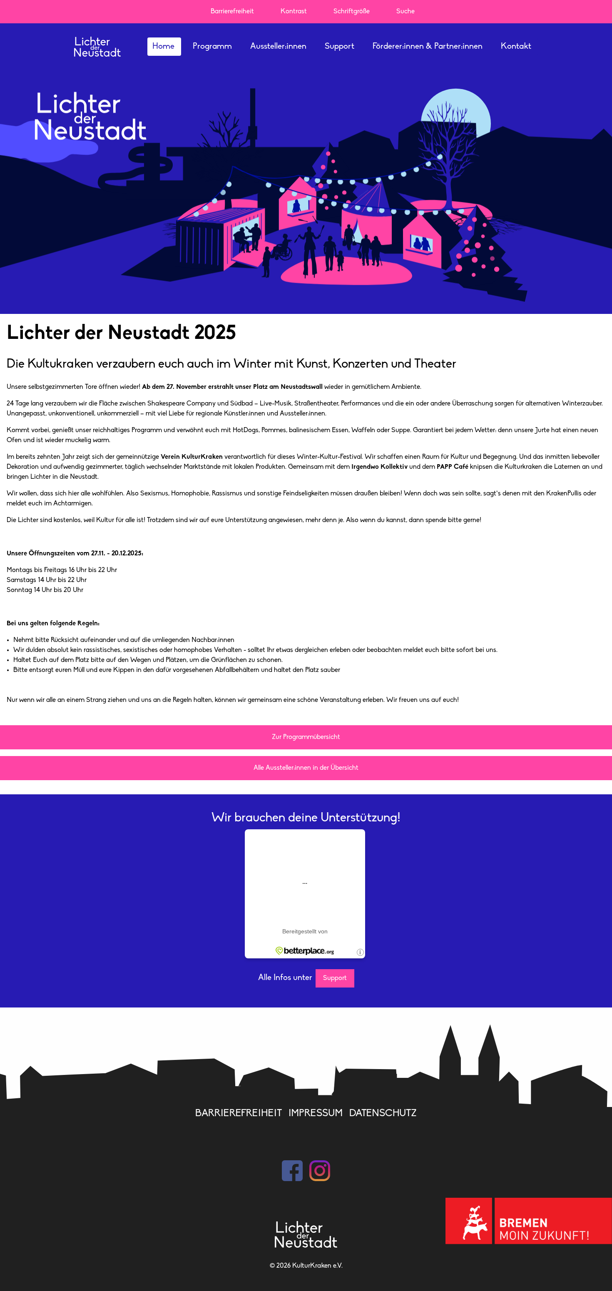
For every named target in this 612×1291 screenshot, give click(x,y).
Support (339, 46)
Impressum (316, 1114)
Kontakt (516, 46)
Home (163, 46)
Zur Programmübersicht (306, 737)
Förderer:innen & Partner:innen (428, 46)
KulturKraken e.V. (317, 1266)
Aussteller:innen (278, 46)
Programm (212, 46)
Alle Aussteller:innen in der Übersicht (306, 768)
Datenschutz (383, 1114)
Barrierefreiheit (238, 1114)
